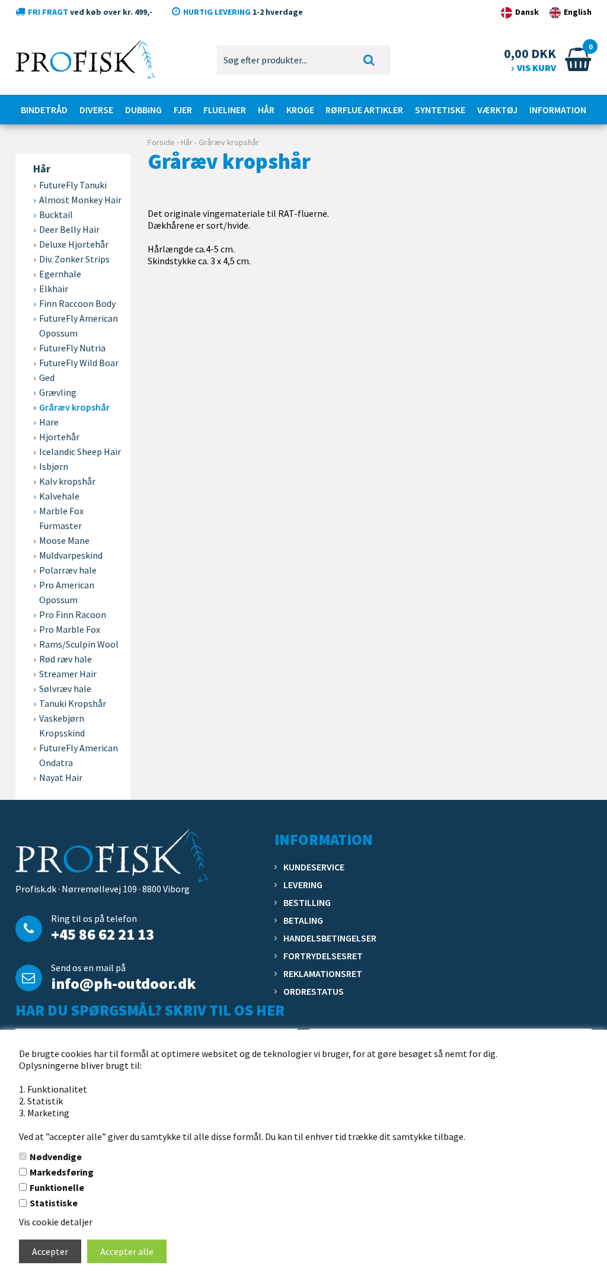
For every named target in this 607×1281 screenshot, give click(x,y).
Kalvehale (59, 496)
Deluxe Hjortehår (73, 244)
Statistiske (54, 1203)
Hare (49, 422)
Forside (161, 142)
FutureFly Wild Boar (79, 363)
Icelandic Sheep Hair (80, 451)
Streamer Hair (68, 674)
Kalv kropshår (67, 481)
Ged (47, 377)
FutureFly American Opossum (78, 325)
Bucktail (56, 214)
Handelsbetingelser (329, 938)
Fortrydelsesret (323, 956)
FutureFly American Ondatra (78, 755)
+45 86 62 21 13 (102, 934)
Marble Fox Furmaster (61, 518)
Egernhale (60, 274)
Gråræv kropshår (74, 407)
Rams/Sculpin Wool (79, 644)
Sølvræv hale (65, 688)
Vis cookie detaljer (55, 1222)
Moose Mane (64, 540)
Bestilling (307, 902)
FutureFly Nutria (72, 348)
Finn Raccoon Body (77, 303)
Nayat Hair (60, 777)
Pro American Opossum (66, 592)
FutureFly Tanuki (73, 185)
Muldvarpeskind (71, 555)
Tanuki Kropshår (72, 703)
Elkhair (53, 288)
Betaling (303, 920)
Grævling (57, 392)
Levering (302, 885)
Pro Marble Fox (69, 629)
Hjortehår (59, 437)
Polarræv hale (68, 570)
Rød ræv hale (65, 659)
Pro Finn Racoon (72, 614)
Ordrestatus (313, 991)
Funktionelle (57, 1187)
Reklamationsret (322, 973)
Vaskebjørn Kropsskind (62, 725)
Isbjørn (53, 466)
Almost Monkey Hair (80, 200)
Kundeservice (313, 867)
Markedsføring (62, 1172)
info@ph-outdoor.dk (123, 983)
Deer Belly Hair (69, 229)
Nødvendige (56, 1156)
